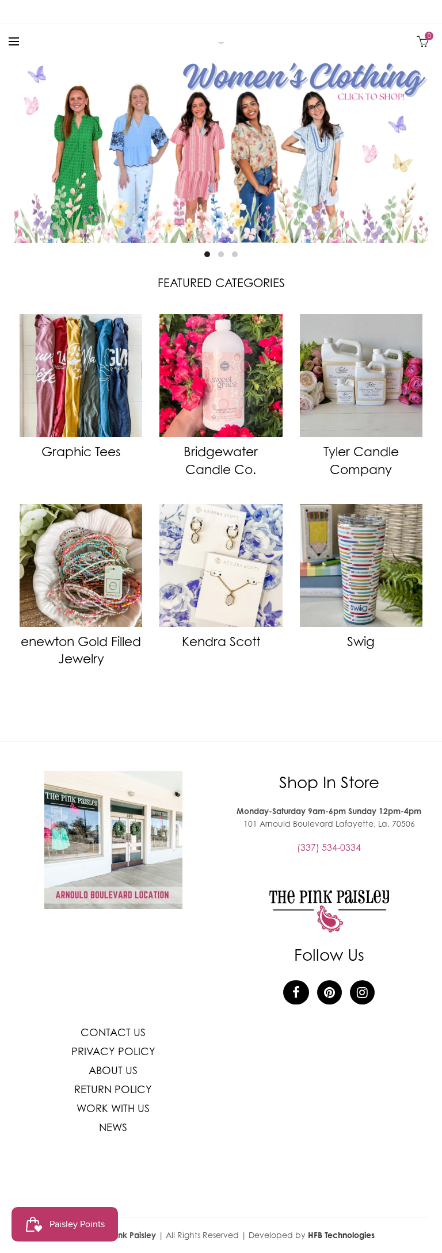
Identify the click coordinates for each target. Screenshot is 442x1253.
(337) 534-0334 (329, 847)
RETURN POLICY (113, 1089)
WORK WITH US (113, 1108)
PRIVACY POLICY (113, 1051)
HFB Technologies (341, 1235)
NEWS (113, 1127)
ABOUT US (113, 1070)
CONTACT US (113, 1032)
